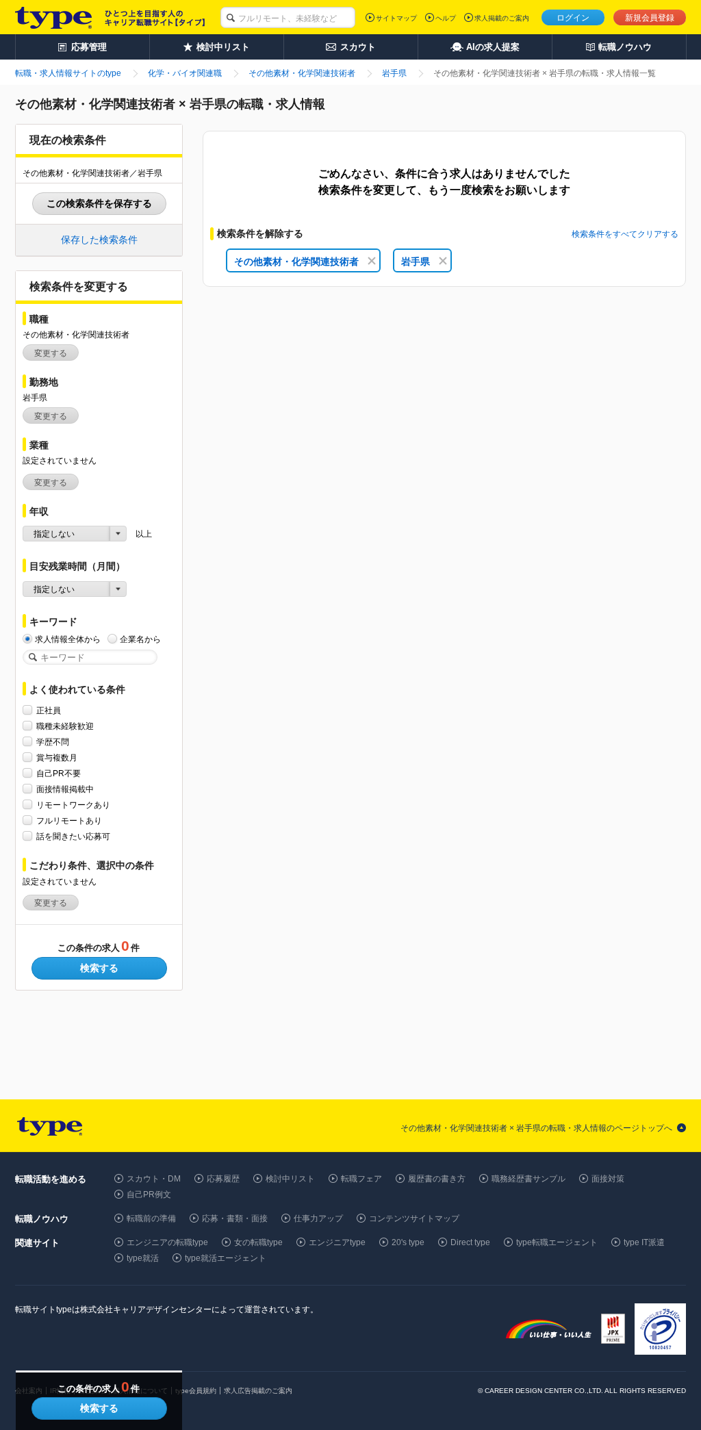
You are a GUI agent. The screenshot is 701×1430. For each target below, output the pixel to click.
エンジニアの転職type (167, 1242)
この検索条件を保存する (99, 203)
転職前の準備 (151, 1218)
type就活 (143, 1258)
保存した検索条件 (99, 239)
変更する (50, 353)
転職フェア (361, 1179)
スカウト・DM (154, 1179)
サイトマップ (396, 18)
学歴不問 (52, 742)
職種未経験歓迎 (65, 726)
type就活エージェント (225, 1258)
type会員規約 (195, 1390)
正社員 (48, 710)
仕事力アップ (318, 1218)
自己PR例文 (149, 1194)
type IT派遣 (644, 1242)
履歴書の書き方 (437, 1179)
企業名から (140, 639)
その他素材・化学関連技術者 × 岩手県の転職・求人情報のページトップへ (536, 1128)
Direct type (470, 1242)
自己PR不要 (58, 773)
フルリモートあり (69, 821)
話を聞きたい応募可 (73, 836)
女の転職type (258, 1242)
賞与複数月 (56, 758)
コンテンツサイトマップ (414, 1218)
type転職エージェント (557, 1242)
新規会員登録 (649, 18)
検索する (99, 967)
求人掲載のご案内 (501, 18)
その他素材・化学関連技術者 (296, 261)
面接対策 (607, 1179)
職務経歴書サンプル (528, 1179)
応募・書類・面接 (235, 1218)
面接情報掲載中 (65, 789)
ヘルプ (445, 18)
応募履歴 (223, 1179)
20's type (408, 1242)
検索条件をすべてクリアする (625, 234)
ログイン (573, 18)
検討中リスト (290, 1179)
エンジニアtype (337, 1242)
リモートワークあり (73, 805)
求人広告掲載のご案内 (258, 1390)
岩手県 (415, 261)
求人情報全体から (68, 639)
